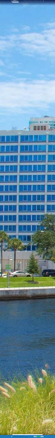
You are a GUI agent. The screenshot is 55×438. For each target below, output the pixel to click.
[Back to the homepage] (15, 1)
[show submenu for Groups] (42, 1)
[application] (27, 436)
